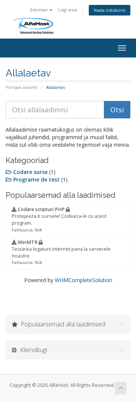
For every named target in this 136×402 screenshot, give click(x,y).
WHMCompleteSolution (83, 280)
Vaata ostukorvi (109, 10)
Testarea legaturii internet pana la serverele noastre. (61, 252)
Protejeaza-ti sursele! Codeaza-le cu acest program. (59, 219)
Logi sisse (67, 9)
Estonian (39, 9)
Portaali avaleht (21, 87)
